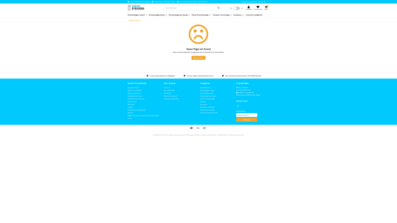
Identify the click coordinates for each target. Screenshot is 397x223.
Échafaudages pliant (206, 93)
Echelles (203, 102)
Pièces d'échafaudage (207, 99)
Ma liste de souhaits (170, 96)
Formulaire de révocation (136, 99)
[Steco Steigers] (136, 8)
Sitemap (130, 107)
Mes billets (167, 93)
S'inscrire (167, 88)
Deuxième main (205, 88)
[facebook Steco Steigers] (237, 106)
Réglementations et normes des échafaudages (143, 115)
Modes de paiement (134, 93)
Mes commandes (169, 90)
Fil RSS (130, 118)
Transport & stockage (207, 110)
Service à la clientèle (249, 2)
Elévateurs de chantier (207, 107)
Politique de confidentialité (137, 110)
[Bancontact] (205, 129)
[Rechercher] (218, 7)
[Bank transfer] (198, 129)
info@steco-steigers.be (246, 92)
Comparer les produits (171, 99)
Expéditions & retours (135, 96)
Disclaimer (131, 104)
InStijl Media (240, 135)
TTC (231, 8)
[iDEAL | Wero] (192, 129)
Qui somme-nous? (133, 88)
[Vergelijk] (259, 2)
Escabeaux (203, 104)
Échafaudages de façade (208, 96)
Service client (132, 102)
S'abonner (246, 120)
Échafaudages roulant (207, 90)
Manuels (130, 113)
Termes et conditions (135, 90)
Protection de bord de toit (209, 113)
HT (242, 8)
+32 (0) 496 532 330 (244, 90)
